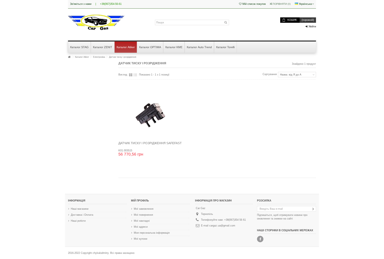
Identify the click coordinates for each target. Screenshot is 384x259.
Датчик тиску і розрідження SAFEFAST (150, 143)
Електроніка (99, 57)
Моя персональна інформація (152, 232)
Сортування (270, 74)
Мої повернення (143, 214)
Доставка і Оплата (82, 214)
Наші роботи (78, 220)
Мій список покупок (254, 3)
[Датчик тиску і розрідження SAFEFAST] (150, 115)
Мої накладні (142, 220)
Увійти (312, 26)
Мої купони (140, 238)
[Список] (135, 75)
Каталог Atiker (82, 57)
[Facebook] (260, 239)
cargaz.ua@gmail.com (222, 225)
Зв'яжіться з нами (80, 3)
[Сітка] (130, 75)
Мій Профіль (140, 200)
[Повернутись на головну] (69, 57)
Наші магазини (79, 208)
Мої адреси (141, 226)
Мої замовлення (143, 208)
